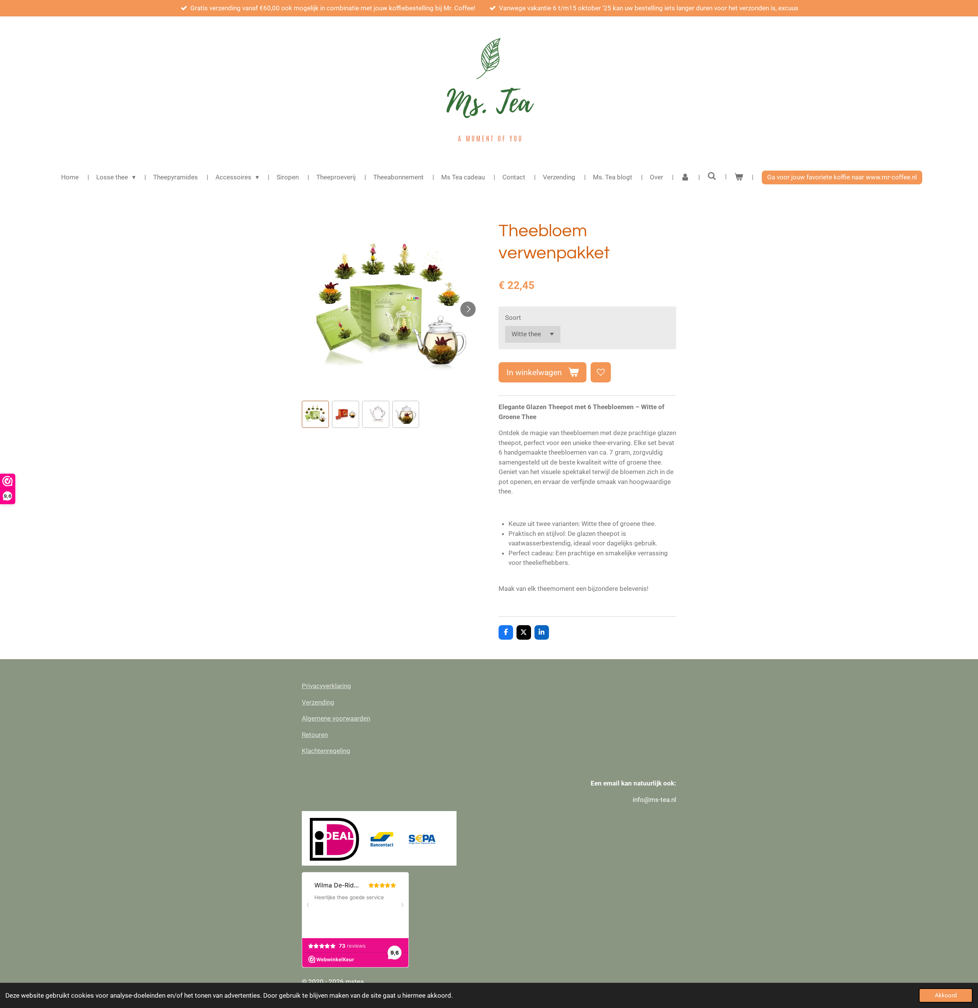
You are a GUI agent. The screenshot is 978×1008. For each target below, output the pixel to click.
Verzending (318, 702)
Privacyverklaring (326, 686)
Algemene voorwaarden (336, 718)
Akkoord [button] (946, 995)
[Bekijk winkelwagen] (738, 177)
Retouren (315, 735)
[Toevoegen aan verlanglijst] (601, 372)
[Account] (685, 177)
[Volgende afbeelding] (468, 309)
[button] (315, 414)
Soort (513, 317)
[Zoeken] (712, 176)
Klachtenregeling (326, 751)
